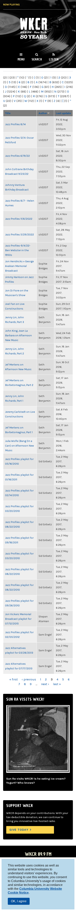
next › (45, 684)
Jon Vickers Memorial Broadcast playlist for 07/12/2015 (18, 619)
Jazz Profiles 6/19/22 (17, 155)
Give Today (18, 829)
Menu (21, 59)
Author (43, 113)
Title (8, 113)
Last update (63, 113)
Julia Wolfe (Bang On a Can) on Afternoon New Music (19, 445)
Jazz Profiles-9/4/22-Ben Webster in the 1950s (17, 250)
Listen (53, 59)
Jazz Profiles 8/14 (15, 124)
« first (13, 679)
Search (37, 59)
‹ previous (29, 679)
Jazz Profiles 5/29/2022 (19, 234)
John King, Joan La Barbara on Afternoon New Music (18, 335)
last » (57, 684)
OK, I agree (19, 901)
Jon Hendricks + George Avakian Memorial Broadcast (19, 266)
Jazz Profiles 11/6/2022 (18, 218)
